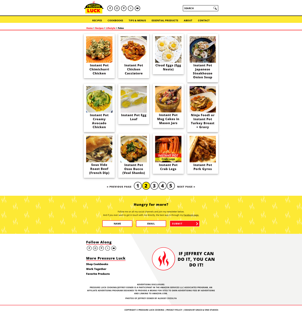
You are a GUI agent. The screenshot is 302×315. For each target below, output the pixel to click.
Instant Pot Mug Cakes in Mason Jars (168, 119)
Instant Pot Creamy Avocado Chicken (99, 121)
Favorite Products (98, 273)
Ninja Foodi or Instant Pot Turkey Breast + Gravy (203, 121)
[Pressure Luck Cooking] (94, 12)
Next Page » (186, 186)
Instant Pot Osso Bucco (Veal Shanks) (133, 169)
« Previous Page (119, 186)
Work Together (96, 269)
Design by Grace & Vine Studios (201, 310)
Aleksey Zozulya (167, 298)
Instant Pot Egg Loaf (134, 117)
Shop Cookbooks (97, 264)
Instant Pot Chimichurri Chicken (99, 69)
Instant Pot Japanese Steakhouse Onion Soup (202, 71)
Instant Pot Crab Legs (168, 167)
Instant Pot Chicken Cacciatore (133, 69)
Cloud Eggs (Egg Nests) (168, 67)
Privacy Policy (174, 310)
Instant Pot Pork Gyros (202, 167)
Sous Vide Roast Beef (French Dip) (99, 169)
